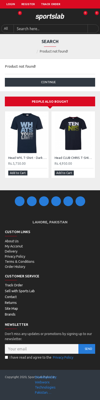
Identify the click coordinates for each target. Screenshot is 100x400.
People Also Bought (50, 101)
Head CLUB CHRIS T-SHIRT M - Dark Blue (74, 157)
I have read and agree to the (41, 357)
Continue (48, 82)
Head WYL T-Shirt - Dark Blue (27, 157)
